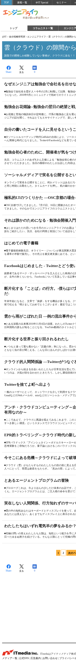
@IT (4, 36)
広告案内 (36, 658)
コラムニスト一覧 (43, 28)
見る (21, 72)
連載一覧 (22, 2)
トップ (13, 28)
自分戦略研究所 (17, 36)
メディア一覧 (9, 658)
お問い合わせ (50, 658)
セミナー (61, 2)
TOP (6, 2)
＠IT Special (41, 2)
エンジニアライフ (26, 14)
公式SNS (24, 658)
